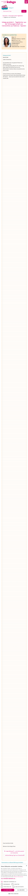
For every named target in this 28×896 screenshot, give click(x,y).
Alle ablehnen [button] (20, 890)
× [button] (26, 865)
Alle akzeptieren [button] (8, 890)
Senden (23, 11)
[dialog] (14, 880)
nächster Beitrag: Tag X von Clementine (14, 855)
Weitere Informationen (18, 876)
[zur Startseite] (10, 4)
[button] (26, 1)
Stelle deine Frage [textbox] (7, 11)
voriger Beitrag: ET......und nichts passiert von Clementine (14, 851)
